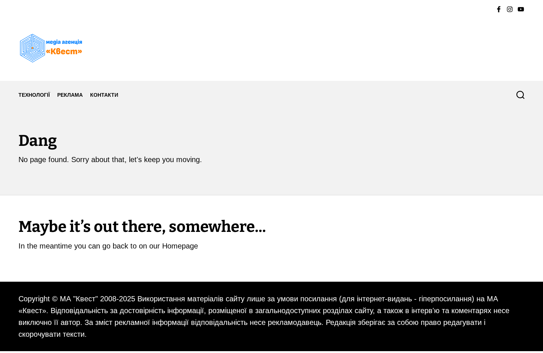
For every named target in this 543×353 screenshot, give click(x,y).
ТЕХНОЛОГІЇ (34, 95)
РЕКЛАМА (70, 95)
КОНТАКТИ (104, 95)
